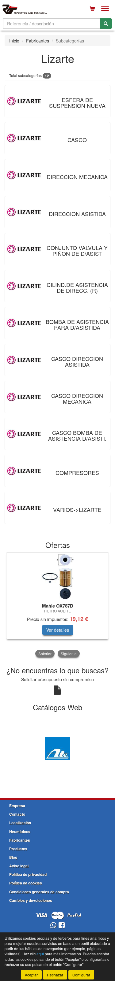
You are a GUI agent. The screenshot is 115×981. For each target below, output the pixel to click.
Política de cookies (25, 883)
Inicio (14, 41)
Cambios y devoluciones (30, 900)
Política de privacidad (28, 874)
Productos (18, 848)
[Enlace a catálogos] (57, 748)
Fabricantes (37, 41)
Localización (20, 822)
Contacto (17, 814)
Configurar (81, 974)
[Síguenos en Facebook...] (61, 925)
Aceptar (31, 974)
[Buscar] (106, 23)
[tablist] (57, 605)
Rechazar (55, 974)
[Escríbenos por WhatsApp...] (53, 925)
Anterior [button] (45, 653)
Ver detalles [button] (57, 630)
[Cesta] (92, 8)
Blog (13, 857)
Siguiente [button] (69, 653)
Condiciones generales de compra (39, 892)
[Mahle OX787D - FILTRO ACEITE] (57, 577)
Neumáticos (19, 831)
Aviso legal (19, 866)
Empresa (17, 805)
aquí (40, 953)
